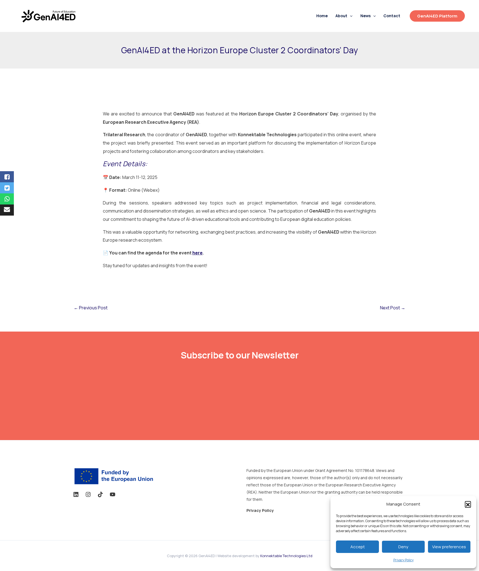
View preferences (449, 547)
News (365, 16)
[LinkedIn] (76, 494)
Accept (357, 547)
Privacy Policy (403, 560)
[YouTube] (112, 494)
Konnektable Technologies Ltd (286, 555)
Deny (403, 547)
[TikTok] (100, 494)
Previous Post (91, 308)
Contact (391, 16)
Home (322, 16)
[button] (468, 504)
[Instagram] (88, 494)
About (341, 16)
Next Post (392, 308)
